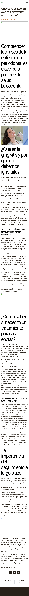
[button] (10, 572)
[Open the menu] (27, 2)
